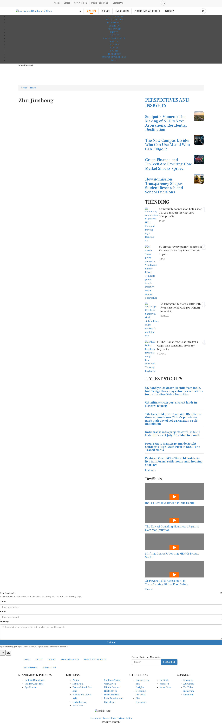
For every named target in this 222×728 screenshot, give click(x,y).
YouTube (188, 687)
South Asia (77, 683)
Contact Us (118, 3)
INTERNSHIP (30, 667)
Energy (114, 32)
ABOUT (39, 659)
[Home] (80, 11)
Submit (111, 642)
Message (4, 621)
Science (114, 44)
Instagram (188, 691)
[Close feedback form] (221, 592)
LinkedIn (188, 680)
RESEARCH (106, 11)
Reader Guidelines (34, 683)
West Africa (110, 683)
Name (3, 601)
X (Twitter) (188, 683)
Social (114, 48)
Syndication (31, 687)
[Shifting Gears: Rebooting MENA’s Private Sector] (174, 541)
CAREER (52, 659)
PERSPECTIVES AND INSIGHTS (147, 11)
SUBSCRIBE (169, 662)
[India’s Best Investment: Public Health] (174, 491)
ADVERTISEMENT (70, 659)
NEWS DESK (91, 11)
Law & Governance (114, 38)
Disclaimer (95, 718)
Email (3, 611)
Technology (114, 23)
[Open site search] (203, 11)
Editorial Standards (35, 680)
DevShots (164, 680)
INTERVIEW (169, 11)
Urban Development (114, 57)
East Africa (77, 705)
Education (114, 29)
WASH (114, 60)
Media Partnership (99, 3)
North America (111, 694)
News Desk (165, 687)
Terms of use (110, 718)
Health (114, 41)
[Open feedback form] (8, 653)
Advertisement (80, 3)
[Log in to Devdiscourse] (163, 3)
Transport (114, 54)
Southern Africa (112, 680)
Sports (114, 51)
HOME (26, 659)
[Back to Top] (3, 653)
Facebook (188, 694)
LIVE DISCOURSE (122, 11)
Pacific (75, 680)
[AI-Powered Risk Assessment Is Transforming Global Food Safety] (174, 569)
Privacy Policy (125, 718)
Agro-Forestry (114, 16)
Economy (114, 26)
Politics (114, 35)
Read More (150, 470)
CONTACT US (49, 667)
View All (149, 589)
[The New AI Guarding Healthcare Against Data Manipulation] (174, 514)
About (56, 3)
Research (164, 683)
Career (67, 3)
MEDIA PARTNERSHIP (95, 659)
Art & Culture (114, 19)
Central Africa (79, 702)
